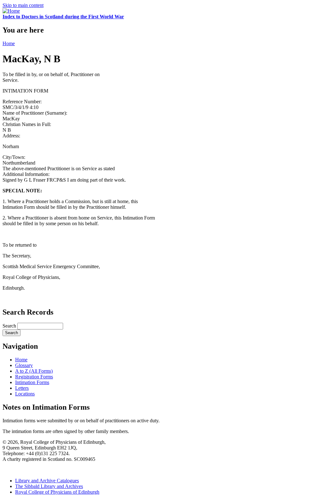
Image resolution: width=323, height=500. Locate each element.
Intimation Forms (32, 382)
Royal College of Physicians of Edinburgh (57, 492)
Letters (22, 388)
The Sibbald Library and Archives (49, 486)
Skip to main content (23, 5)
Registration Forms (34, 376)
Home (9, 43)
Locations (25, 393)
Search (10, 325)
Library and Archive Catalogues (47, 480)
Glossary (24, 365)
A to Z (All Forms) (34, 371)
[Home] (11, 11)
